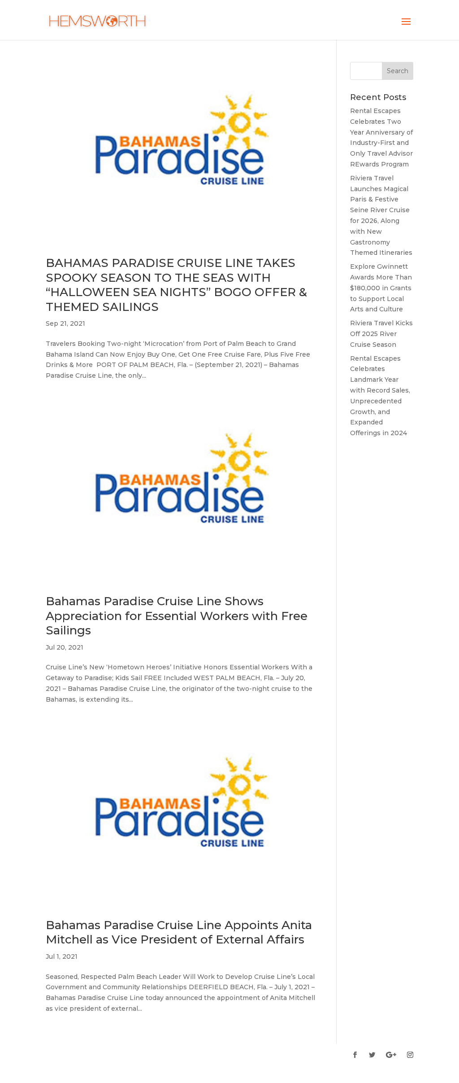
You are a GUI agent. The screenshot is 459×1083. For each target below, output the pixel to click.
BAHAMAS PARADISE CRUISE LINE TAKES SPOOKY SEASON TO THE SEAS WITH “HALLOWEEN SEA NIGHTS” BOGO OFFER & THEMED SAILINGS (176, 285)
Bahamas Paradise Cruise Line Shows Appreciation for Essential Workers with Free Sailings (176, 616)
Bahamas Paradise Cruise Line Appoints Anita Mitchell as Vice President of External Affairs (179, 932)
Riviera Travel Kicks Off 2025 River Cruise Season (381, 334)
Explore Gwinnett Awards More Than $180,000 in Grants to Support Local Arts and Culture (381, 287)
